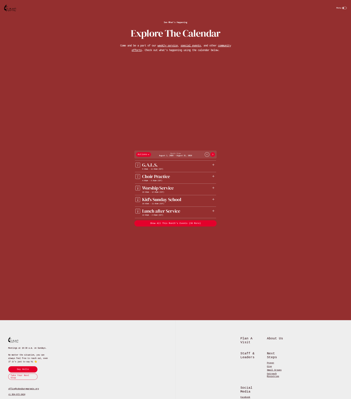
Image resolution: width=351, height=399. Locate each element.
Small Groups (274, 370)
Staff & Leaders (247, 355)
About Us (275, 338)
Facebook (245, 397)
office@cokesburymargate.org (23, 389)
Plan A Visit (246, 340)
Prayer (270, 363)
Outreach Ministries (273, 375)
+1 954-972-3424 (16, 394)
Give (269, 366)
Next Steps (272, 355)
